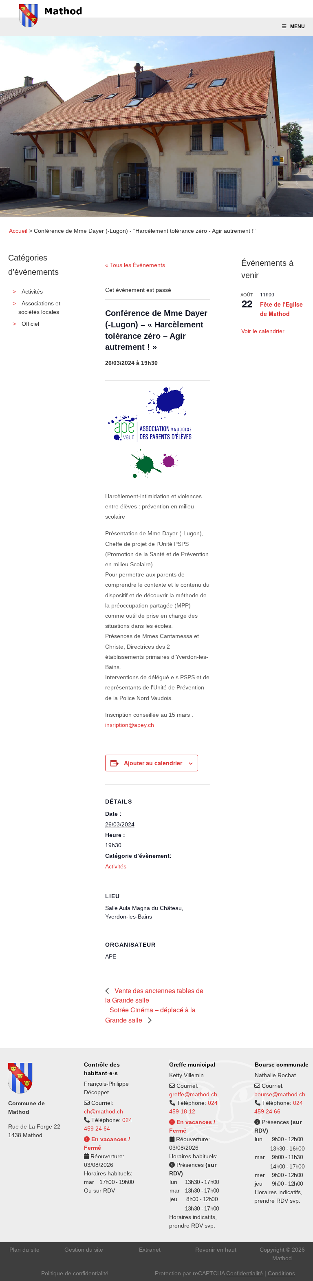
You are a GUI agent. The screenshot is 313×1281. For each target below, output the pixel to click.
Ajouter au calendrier (153, 763)
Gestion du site (83, 1249)
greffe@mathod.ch (193, 1094)
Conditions (281, 1273)
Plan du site (24, 1249)
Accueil (18, 230)
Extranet (150, 1249)
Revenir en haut (215, 1249)
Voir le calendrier (262, 331)
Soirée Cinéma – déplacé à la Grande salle (150, 1015)
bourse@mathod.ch (279, 1094)
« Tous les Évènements (135, 265)
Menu (297, 26)
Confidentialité (244, 1273)
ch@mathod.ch (103, 1111)
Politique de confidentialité (74, 1273)
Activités (32, 291)
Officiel (30, 323)
